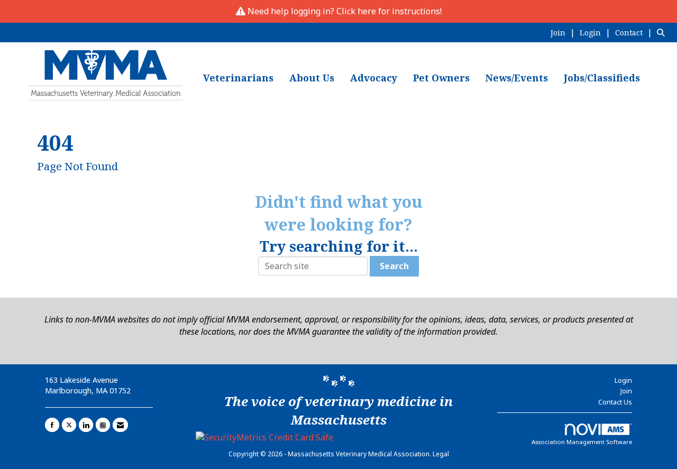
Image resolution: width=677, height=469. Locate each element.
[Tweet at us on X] (69, 425)
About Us (311, 77)
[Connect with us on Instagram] (103, 425)
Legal (441, 453)
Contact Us (615, 402)
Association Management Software (582, 442)
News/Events (517, 77)
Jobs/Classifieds (602, 77)
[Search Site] (663, 32)
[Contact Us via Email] (120, 425)
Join (626, 391)
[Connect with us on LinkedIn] (86, 425)
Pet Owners (441, 77)
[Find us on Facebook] (52, 425)
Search (394, 266)
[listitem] (564, 32)
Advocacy (373, 77)
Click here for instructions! (389, 11)
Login (623, 380)
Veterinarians (238, 77)
